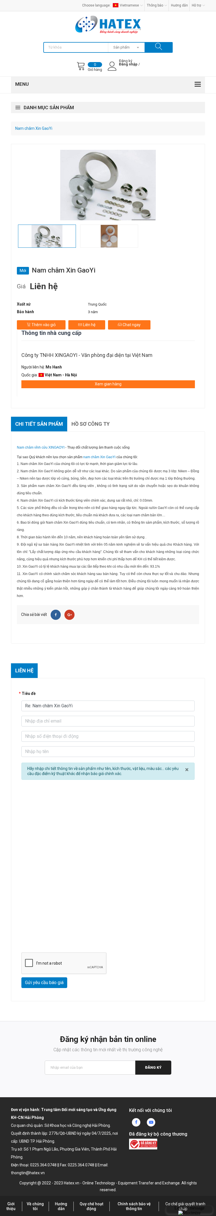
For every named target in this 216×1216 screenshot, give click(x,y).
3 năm (93, 312)
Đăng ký (153, 1067)
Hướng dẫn (179, 5)
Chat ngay (131, 324)
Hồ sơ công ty (90, 424)
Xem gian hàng (108, 384)
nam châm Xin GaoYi (99, 457)
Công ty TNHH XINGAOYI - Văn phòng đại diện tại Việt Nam (86, 355)
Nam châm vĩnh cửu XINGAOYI (40, 447)
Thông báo (155, 5)
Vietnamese (129, 5)
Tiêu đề (29, 693)
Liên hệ (88, 324)
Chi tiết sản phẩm (39, 424)
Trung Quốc (97, 304)
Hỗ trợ (196, 5)
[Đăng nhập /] (128, 69)
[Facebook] (56, 615)
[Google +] (69, 615)
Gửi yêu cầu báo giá (44, 982)
